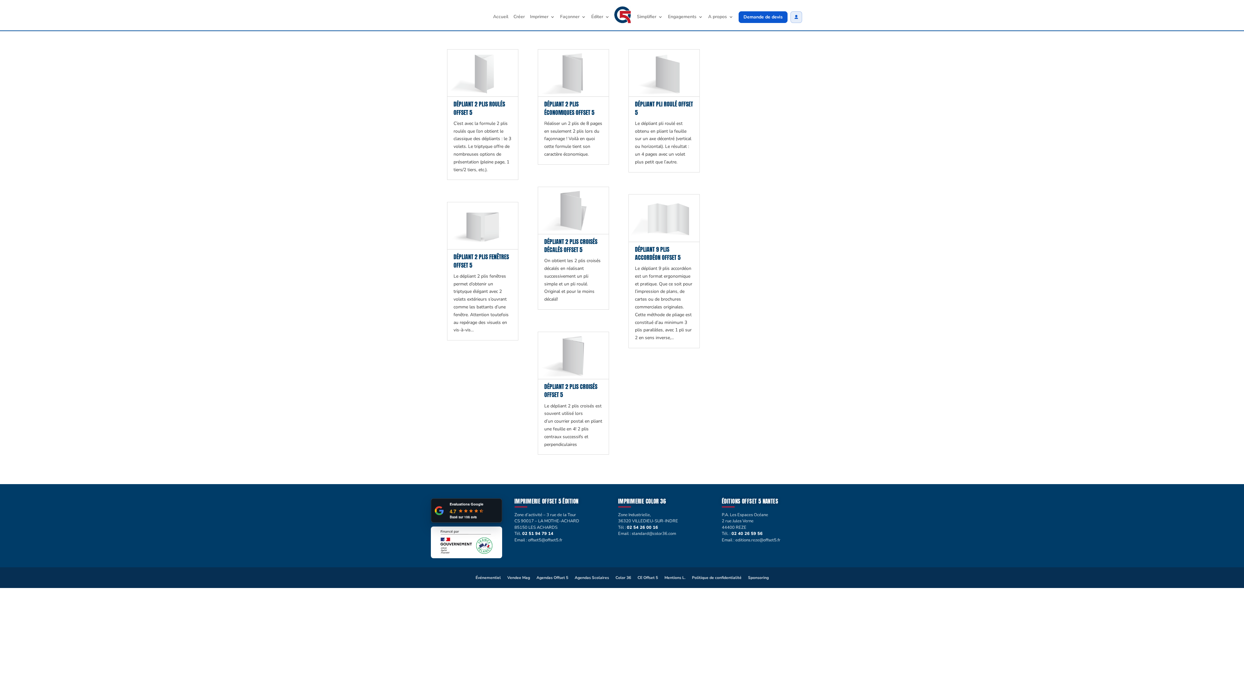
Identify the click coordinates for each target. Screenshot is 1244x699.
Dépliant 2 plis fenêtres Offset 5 (481, 260)
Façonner (570, 17)
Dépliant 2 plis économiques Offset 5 (569, 108)
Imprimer (539, 17)
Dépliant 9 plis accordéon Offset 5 (658, 253)
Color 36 (623, 577)
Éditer (597, 17)
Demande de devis (763, 17)
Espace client (796, 17)
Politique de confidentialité (717, 577)
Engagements (682, 17)
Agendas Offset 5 (552, 577)
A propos (717, 17)
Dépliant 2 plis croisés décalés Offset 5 (570, 245)
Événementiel (488, 577)
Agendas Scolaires (592, 577)
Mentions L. (674, 577)
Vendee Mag (518, 577)
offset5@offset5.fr (545, 540)
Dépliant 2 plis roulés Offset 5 (479, 108)
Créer (519, 17)
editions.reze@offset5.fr (757, 540)
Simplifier (646, 17)
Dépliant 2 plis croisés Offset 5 (570, 390)
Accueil (500, 17)
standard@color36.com (654, 534)
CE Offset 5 (648, 577)
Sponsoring (758, 577)
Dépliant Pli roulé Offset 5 (664, 108)
